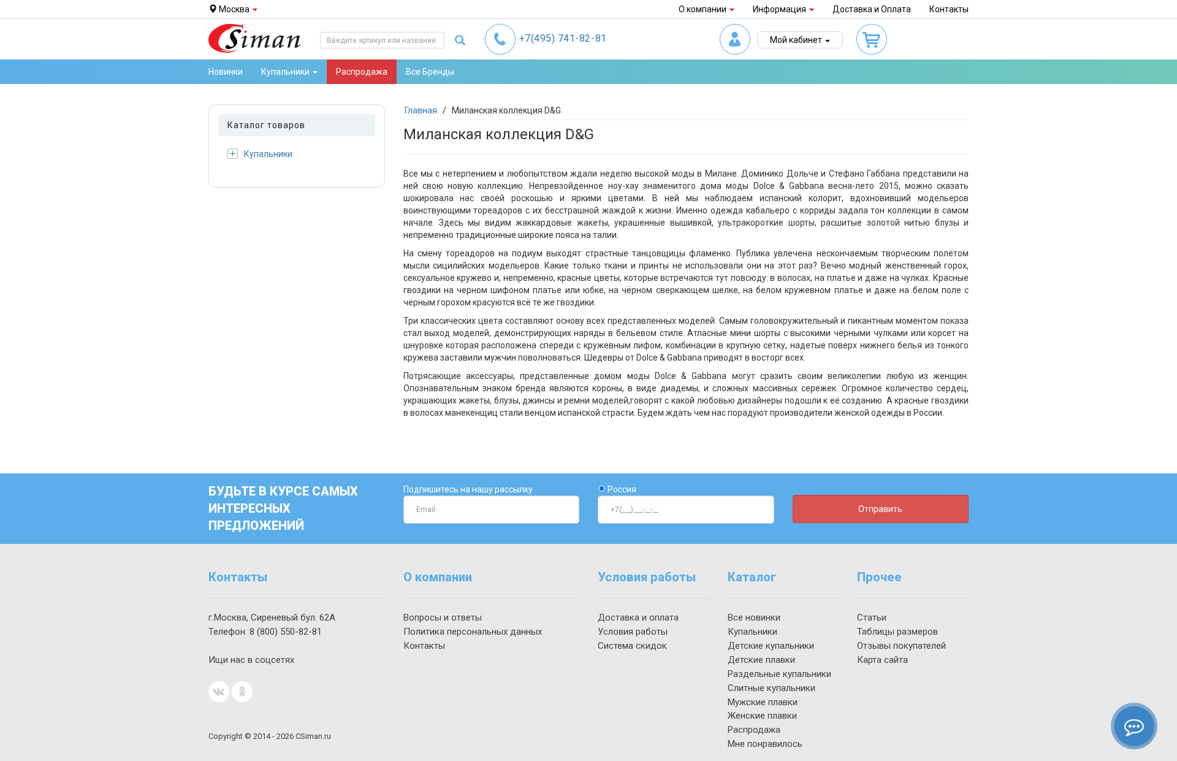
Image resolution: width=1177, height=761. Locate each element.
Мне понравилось (765, 743)
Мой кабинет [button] (797, 40)
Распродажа (361, 72)
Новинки (225, 72)
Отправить (880, 509)
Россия (621, 489)
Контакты (949, 9)
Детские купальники (771, 645)
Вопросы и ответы (442, 617)
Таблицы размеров (897, 631)
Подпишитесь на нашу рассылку (468, 489)
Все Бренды (430, 72)
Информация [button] (780, 9)
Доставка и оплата (638, 617)
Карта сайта (882, 659)
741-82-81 (563, 38)
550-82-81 (285, 631)
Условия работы (633, 631)
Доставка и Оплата (871, 9)
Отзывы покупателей (901, 645)
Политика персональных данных (472, 631)
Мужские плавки (763, 702)
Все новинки (754, 617)
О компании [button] (703, 9)
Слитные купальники (771, 688)
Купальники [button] (286, 72)
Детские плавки (761, 659)
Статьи (871, 617)
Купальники (268, 154)
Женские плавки (762, 715)
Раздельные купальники (779, 673)
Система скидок (632, 645)
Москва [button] (234, 9)
